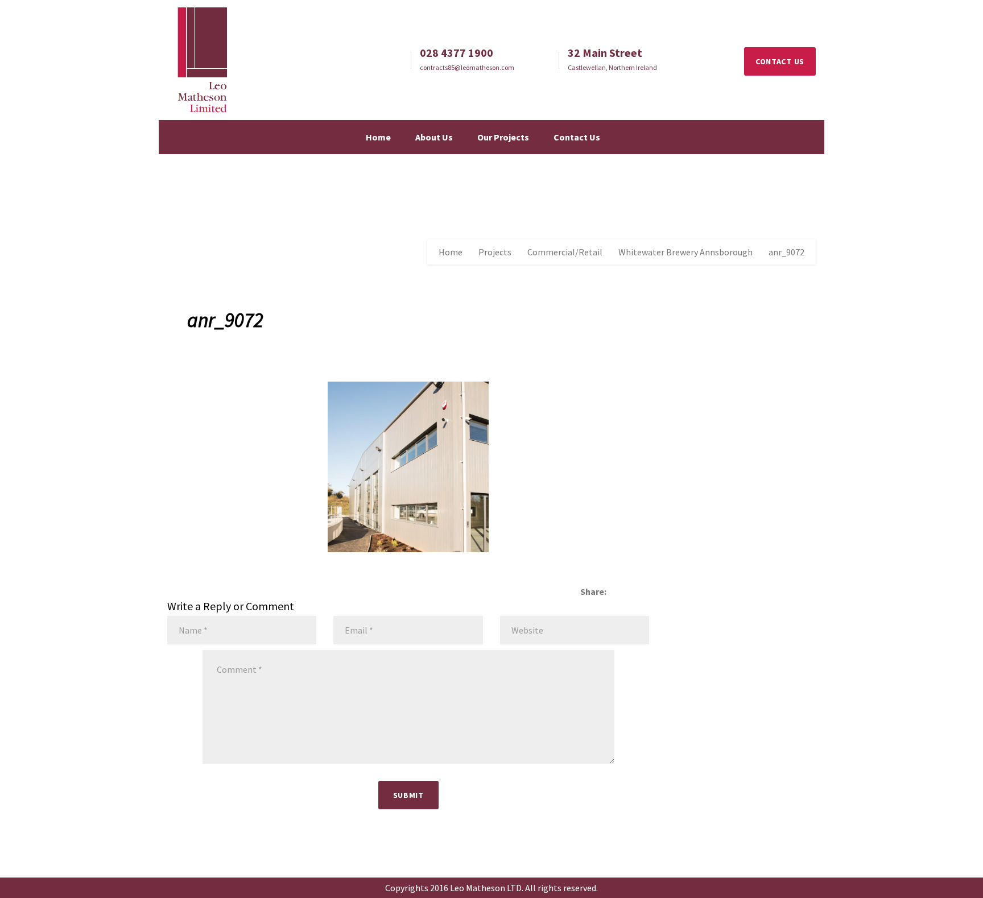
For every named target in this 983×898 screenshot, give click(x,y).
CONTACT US (779, 61)
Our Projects (503, 137)
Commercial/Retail (564, 252)
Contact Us (577, 137)
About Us (434, 137)
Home (378, 137)
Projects (494, 252)
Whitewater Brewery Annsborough (685, 252)
